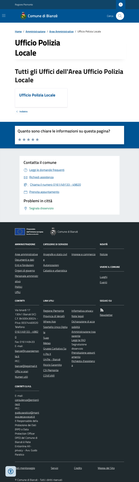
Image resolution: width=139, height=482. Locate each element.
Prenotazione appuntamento (83, 355)
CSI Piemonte (50, 370)
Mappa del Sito (106, 468)
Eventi (103, 282)
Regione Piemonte (24, 4)
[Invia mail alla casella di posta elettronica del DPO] (27, 402)
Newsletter (106, 315)
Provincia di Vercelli (54, 316)
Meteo (47, 343)
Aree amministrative (26, 254)
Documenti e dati (24, 260)
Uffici (18, 292)
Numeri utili (21, 377)
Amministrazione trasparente (84, 334)
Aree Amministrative (61, 31)
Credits (78, 468)
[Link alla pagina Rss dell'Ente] (102, 310)
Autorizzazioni (51, 265)
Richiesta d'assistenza (83, 363)
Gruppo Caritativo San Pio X (54, 351)
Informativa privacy (82, 311)
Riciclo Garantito (52, 365)
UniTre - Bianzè (51, 359)
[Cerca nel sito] (118, 16)
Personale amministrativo (26, 278)
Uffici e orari (21, 371)
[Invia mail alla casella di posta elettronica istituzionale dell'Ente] (27, 353)
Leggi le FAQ (79, 340)
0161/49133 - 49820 (26, 334)
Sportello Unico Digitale (55, 329)
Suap (46, 338)
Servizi (54, 468)
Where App (49, 321)
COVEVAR (49, 376)
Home (18, 31)
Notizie (104, 254)
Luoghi (103, 277)
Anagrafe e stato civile (55, 257)
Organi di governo (25, 270)
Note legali (78, 316)
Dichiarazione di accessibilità (83, 324)
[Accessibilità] (10, 471)
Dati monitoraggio (25, 468)
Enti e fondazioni (24, 265)
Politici (18, 287)
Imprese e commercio (83, 254)
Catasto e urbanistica (55, 270)
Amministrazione (35, 31)
